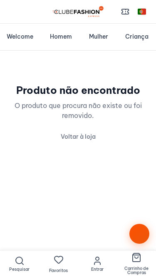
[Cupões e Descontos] (125, 11)
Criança (137, 36)
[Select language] (141, 11)
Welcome (20, 36)
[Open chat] (139, 234)
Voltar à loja (78, 136)
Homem (61, 36)
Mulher (98, 36)
